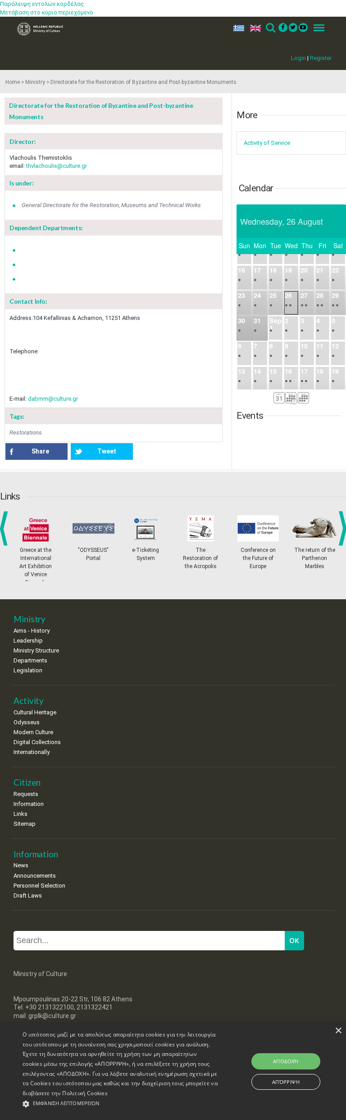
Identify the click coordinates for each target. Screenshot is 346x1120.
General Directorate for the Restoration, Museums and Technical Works (111, 205)
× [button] (338, 1030)
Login (298, 58)
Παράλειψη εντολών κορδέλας (42, 3)
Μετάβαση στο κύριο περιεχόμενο (46, 12)
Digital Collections (37, 742)
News (21, 865)
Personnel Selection (39, 885)
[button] (120, 1104)
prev (5, 528)
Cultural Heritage (35, 712)
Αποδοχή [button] (286, 1061)
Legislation (28, 670)
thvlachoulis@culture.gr (56, 165)
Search (270, 28)
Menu (316, 28)
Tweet (106, 451)
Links (20, 813)
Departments (30, 660)
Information (29, 804)
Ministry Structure (36, 650)
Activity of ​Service (267, 142)
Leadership (28, 640)
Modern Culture (33, 732)
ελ (237, 28)
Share (40, 451)
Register (321, 58)
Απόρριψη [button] (286, 1081)
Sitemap (25, 823)
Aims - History (32, 630)
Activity (29, 700)
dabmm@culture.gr (53, 398)
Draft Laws (28, 895)
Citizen (27, 782)
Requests (26, 794)
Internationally (32, 752)
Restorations (25, 432)
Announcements (35, 875)
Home (12, 82)
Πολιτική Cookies (85, 1093)
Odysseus (27, 722)
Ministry (35, 82)
